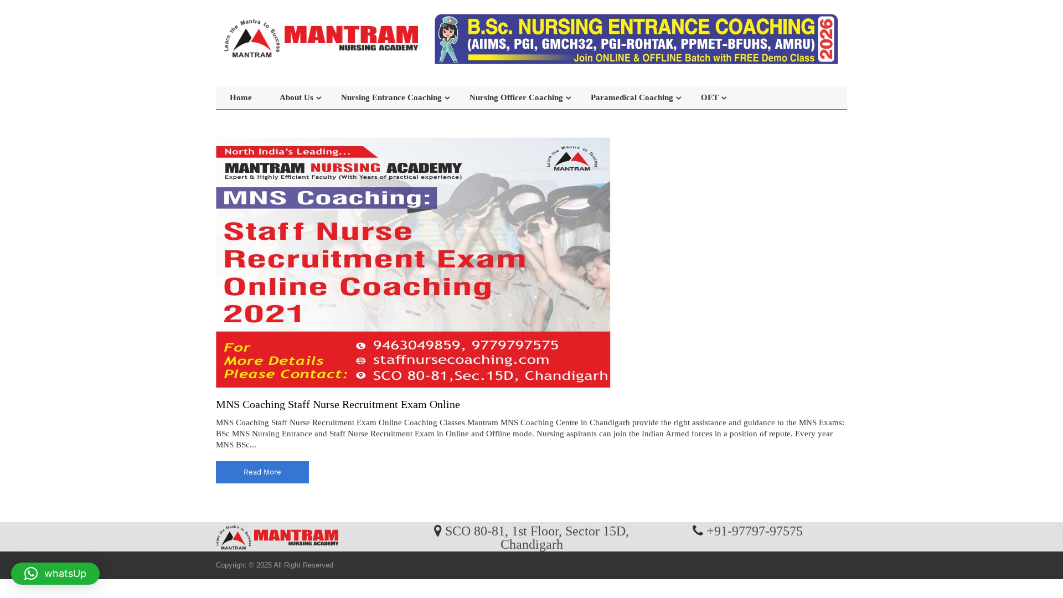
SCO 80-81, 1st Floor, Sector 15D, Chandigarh (537, 537)
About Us (296, 97)
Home (241, 97)
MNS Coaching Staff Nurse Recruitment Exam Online (338, 404)
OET (710, 97)
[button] (55, 574)
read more (262, 472)
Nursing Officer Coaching (516, 97)
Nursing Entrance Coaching (391, 97)
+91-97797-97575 (754, 530)
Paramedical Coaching (632, 97)
